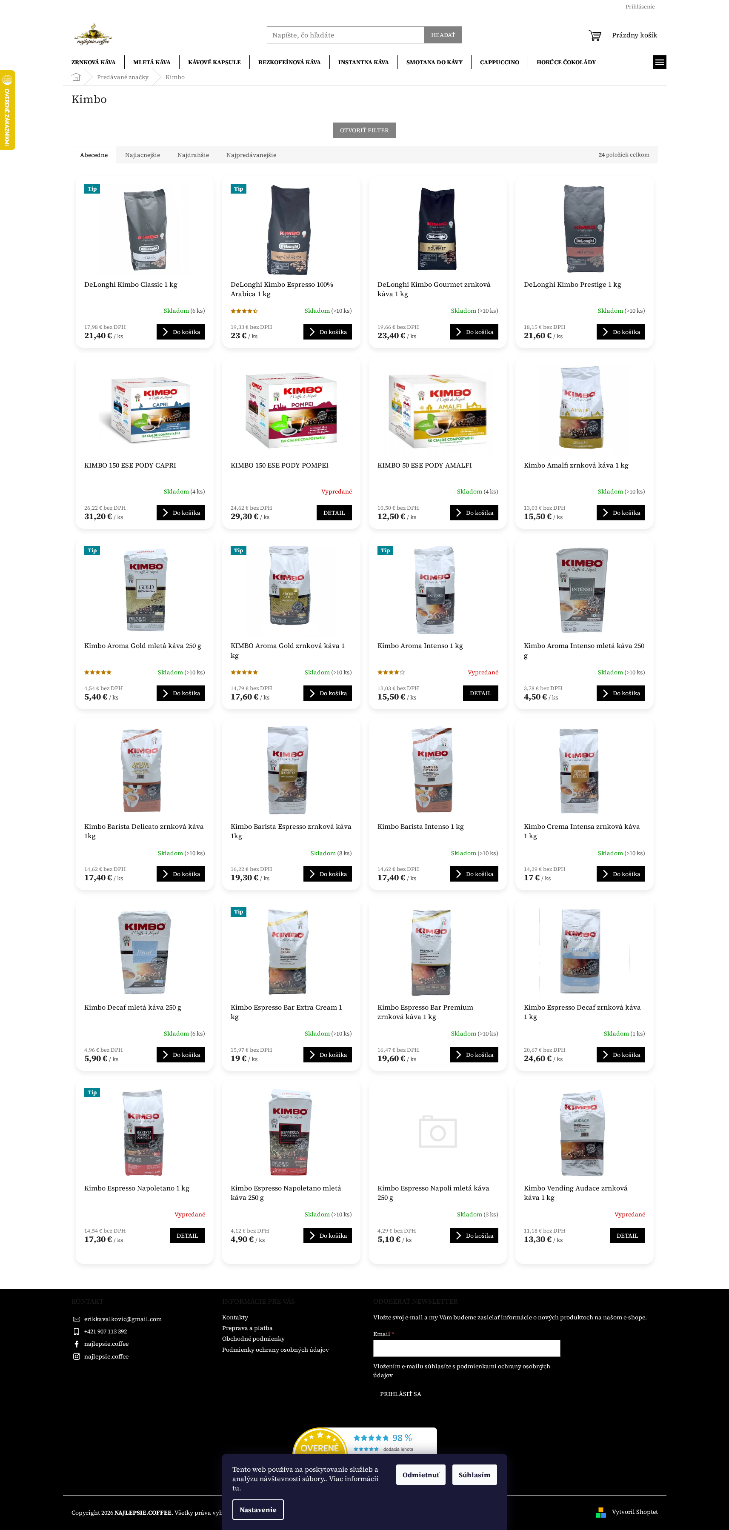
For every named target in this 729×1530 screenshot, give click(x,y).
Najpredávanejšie (251, 155)
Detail (334, 512)
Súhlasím (475, 1474)
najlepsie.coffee (106, 1343)
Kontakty (235, 1317)
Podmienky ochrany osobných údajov (275, 1349)
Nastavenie (258, 1509)
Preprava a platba (247, 1328)
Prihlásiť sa (400, 1394)
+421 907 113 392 (105, 1331)
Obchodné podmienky (253, 1338)
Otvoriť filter (364, 130)
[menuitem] (93, 62)
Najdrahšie (193, 155)
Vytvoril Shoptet (635, 1512)
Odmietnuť (421, 1474)
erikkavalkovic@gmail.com (123, 1319)
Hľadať (443, 35)
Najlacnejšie (142, 155)
